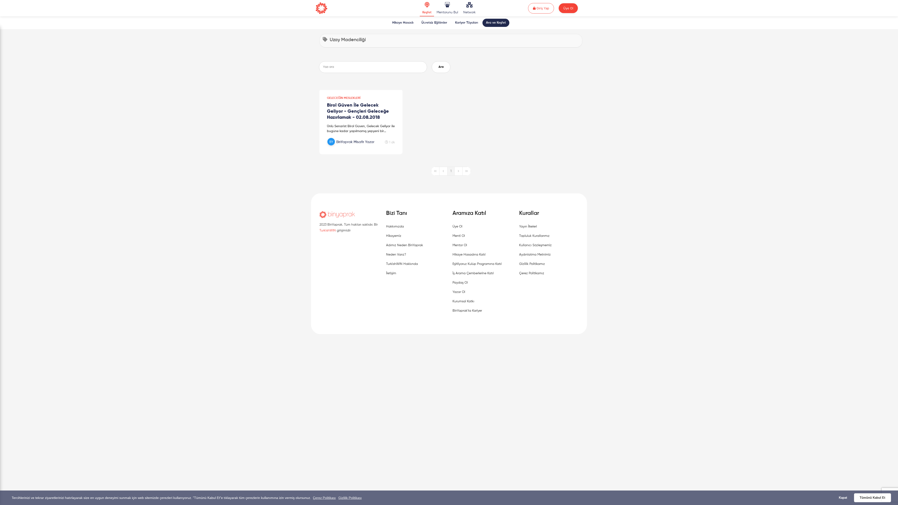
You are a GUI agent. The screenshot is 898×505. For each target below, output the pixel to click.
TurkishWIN (327, 230)
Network (469, 12)
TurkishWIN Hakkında (402, 264)
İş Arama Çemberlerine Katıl (473, 273)
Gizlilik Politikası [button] (350, 498)
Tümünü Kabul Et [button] (872, 497)
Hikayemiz (393, 236)
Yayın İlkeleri (528, 226)
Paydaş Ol (460, 282)
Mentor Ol (460, 245)
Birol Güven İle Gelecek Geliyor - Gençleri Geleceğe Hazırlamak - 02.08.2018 (358, 111)
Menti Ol (459, 236)
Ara (441, 67)
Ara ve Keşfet (496, 22)
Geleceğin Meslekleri (343, 98)
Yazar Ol (459, 292)
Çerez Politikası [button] (324, 498)
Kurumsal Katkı (463, 301)
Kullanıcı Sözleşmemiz (535, 245)
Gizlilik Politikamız (532, 264)
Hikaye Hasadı (402, 22)
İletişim (391, 273)
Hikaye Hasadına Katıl (469, 254)
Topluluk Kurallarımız (534, 236)
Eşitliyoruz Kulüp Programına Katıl (477, 264)
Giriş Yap (545, 8)
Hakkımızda (395, 226)
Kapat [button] (843, 497)
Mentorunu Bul (447, 12)
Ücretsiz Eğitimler (434, 22)
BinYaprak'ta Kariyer (467, 310)
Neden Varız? (396, 254)
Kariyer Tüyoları (466, 22)
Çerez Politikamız (531, 273)
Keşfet (426, 12)
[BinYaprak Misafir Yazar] (351, 147)
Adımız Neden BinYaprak (404, 245)
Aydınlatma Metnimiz (535, 254)
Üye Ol (568, 8)
